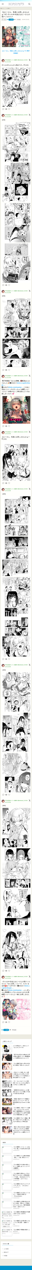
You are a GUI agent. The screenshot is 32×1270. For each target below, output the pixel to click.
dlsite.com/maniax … (16, 387)
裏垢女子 (6, 1252)
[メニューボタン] (2, 4)
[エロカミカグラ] (16, 4)
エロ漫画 (11, 19)
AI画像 (5, 1255)
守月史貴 (18, 19)
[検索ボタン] (29, 4)
